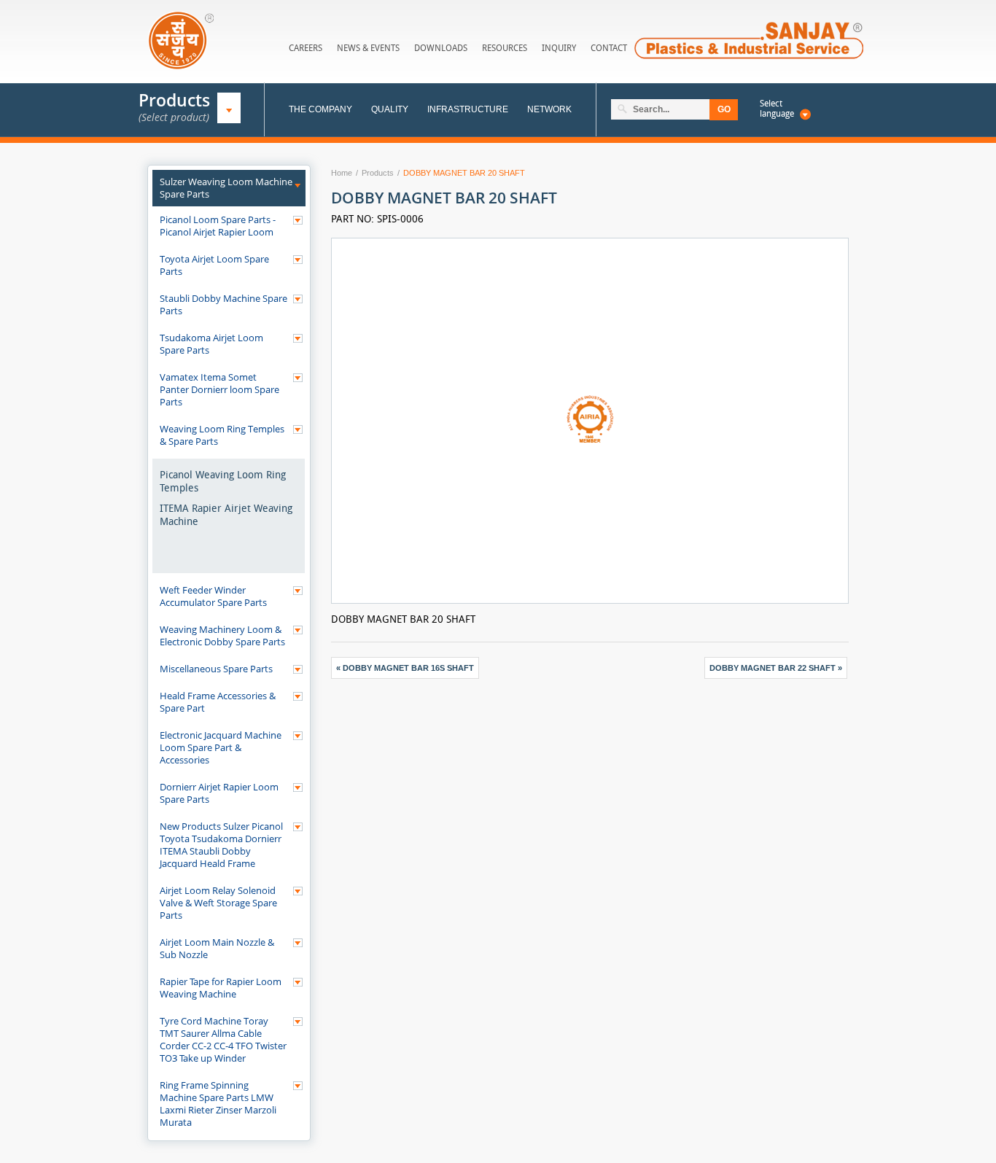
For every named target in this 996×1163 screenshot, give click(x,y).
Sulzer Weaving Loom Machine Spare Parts (226, 188)
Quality (389, 109)
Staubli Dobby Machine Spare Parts (223, 304)
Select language (777, 108)
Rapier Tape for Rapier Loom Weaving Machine (220, 987)
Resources (504, 47)
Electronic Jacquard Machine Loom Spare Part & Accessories (220, 747)
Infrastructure (467, 109)
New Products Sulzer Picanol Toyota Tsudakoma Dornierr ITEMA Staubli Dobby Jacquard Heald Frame (221, 845)
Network (549, 109)
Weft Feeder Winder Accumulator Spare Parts (213, 596)
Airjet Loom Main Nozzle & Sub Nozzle (217, 948)
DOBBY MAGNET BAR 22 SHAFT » (775, 668)
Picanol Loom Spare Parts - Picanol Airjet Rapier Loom (218, 225)
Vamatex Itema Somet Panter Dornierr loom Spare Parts (219, 389)
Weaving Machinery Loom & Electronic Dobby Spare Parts (222, 635)
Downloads (440, 47)
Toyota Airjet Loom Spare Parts (214, 265)
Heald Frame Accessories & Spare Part (218, 702)
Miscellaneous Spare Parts (216, 668)
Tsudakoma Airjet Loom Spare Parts (211, 344)
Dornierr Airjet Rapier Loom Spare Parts (219, 793)
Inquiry (559, 47)
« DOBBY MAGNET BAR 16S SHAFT (405, 668)
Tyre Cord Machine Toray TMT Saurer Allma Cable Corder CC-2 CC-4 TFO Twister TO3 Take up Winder (223, 1039)
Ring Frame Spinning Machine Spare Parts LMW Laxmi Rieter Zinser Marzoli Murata (218, 1103)
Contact (609, 47)
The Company (320, 109)
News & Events (368, 47)
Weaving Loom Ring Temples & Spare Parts (222, 435)
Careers (305, 47)
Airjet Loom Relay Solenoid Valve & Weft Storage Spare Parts (218, 903)
